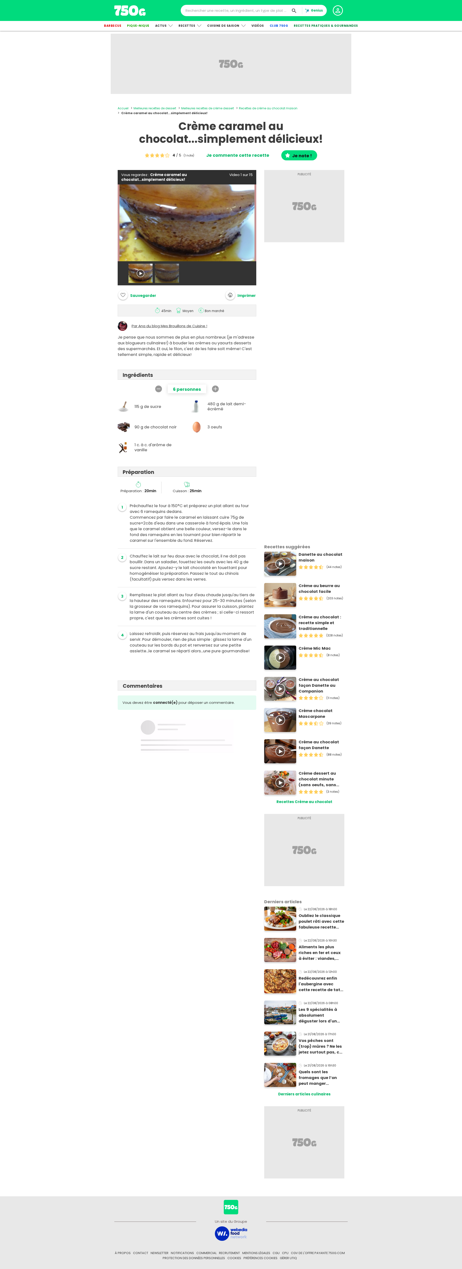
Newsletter (159, 1253)
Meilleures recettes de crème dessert (207, 108)
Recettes (187, 26)
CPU (285, 1253)
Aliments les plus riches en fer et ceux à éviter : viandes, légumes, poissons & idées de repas (320, 953)
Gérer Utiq (288, 1258)
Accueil (123, 108)
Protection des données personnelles (194, 1258)
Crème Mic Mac (315, 648)
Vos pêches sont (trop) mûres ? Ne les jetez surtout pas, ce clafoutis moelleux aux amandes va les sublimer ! (320, 1046)
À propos (123, 1253)
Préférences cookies (260, 1258)
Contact (140, 1253)
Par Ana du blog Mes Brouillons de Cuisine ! (169, 326)
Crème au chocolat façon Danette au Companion (319, 685)
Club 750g (279, 26)
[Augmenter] (215, 389)
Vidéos (257, 26)
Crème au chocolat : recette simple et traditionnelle (320, 622)
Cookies (234, 1258)
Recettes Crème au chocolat (304, 801)
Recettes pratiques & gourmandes (326, 26)
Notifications (182, 1253)
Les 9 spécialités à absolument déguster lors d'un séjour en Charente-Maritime (319, 1015)
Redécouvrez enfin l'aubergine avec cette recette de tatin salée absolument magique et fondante (321, 984)
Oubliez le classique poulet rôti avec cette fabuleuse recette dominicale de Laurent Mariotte (321, 921)
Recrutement (229, 1253)
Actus (161, 26)
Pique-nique (138, 26)
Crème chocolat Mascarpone (316, 713)
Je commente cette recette (237, 155)
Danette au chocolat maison (320, 557)
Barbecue (112, 26)
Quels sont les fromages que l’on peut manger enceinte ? (318, 1077)
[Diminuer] (158, 389)
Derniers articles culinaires (304, 1094)
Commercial (206, 1253)
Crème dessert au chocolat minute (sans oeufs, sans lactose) (317, 779)
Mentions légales (256, 1253)
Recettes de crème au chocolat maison (268, 108)
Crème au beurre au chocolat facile (319, 588)
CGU (276, 1253)
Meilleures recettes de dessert (155, 108)
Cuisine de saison (223, 26)
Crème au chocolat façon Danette (319, 745)
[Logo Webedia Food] (231, 1233)
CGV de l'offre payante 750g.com (318, 1253)
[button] (240, 295)
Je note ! (302, 156)
